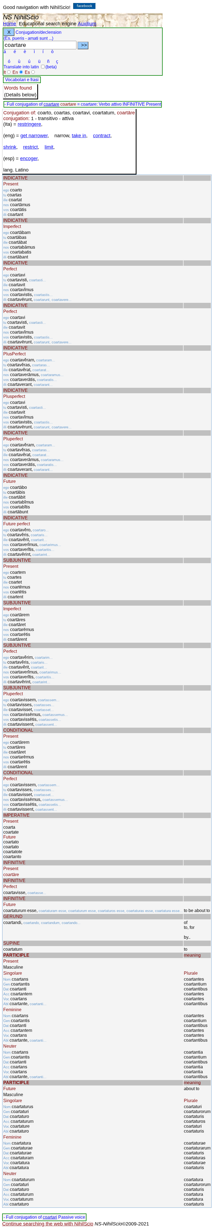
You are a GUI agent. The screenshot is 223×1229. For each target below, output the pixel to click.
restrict (30, 147)
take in (79, 135)
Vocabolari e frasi (22, 79)
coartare (51, 104)
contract (101, 135)
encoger (29, 158)
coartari (50, 1217)
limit (49, 147)
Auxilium (87, 23)
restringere (29, 124)
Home (9, 23)
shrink (9, 147)
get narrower (34, 135)
